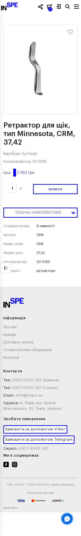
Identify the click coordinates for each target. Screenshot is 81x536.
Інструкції (11, 357)
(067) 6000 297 (33, 448)
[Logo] (13, 303)
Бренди (9, 334)
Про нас (10, 327)
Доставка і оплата (18, 342)
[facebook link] (6, 465)
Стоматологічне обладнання (27, 350)
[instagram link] (14, 465)
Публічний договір (40, 493)
